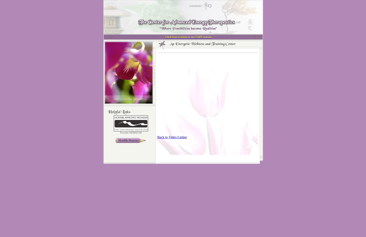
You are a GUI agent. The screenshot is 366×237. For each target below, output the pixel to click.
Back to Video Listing (172, 137)
